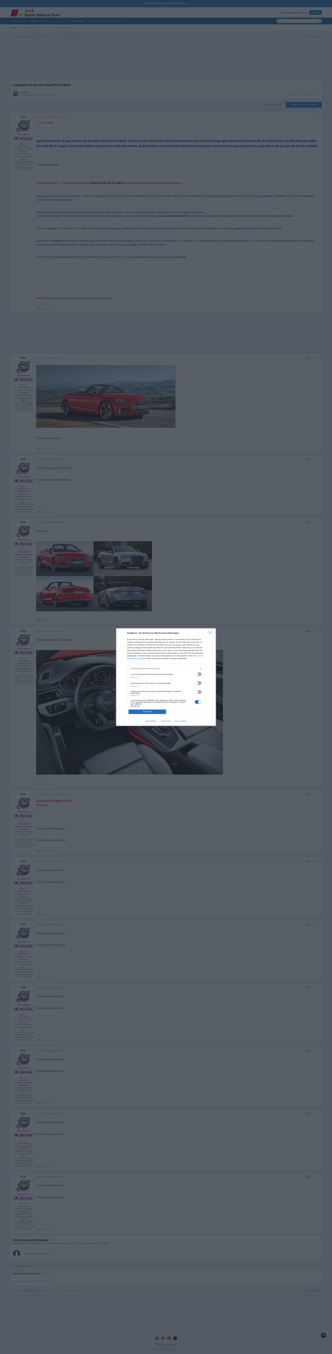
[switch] (198, 674)
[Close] (210, 633)
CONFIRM (147, 712)
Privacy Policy (180, 721)
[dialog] (166, 677)
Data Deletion (151, 721)
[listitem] (166, 668)
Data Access (166, 721)
